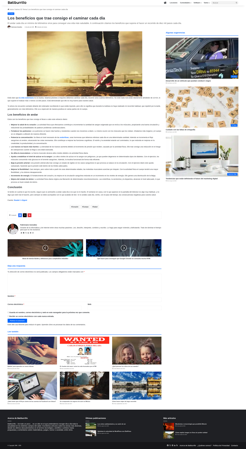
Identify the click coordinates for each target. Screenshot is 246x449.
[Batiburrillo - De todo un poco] (17, 2)
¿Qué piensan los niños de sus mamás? (125, 366)
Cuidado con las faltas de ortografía (180, 130)
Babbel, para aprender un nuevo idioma (21, 366)
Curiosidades (185, 3)
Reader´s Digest (20, 200)
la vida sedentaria (26, 98)
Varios (206, 3)
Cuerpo (86, 207)
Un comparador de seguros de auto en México (75, 401)
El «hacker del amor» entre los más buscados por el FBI (78, 366)
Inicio (11, 9)
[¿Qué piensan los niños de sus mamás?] (137, 351)
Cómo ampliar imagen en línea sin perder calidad (191, 432)
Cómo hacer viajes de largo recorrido (124, 401)
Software (197, 3)
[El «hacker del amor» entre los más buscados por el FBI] (84, 350)
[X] (26, 233)
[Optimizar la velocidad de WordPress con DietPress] (91, 433)
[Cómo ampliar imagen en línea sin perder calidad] (168, 435)
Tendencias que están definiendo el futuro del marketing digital (192, 179)
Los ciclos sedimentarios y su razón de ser (112, 424)
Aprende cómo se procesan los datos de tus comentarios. (64, 325)
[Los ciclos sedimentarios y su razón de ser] (91, 426)
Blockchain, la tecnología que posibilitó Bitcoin (191, 424)
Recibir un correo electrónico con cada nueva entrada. (31, 316)
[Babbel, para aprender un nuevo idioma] (32, 351)
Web (89, 304)
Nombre (11, 296)
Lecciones (173, 3)
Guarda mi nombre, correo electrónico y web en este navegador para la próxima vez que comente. (49, 312)
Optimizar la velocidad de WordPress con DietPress (114, 431)
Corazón (75, 207)
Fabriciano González (16, 27)
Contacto (234, 445)
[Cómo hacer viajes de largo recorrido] (137, 386)
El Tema (24, 9)
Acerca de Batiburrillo (188, 445)
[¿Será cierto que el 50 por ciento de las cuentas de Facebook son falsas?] (32, 386)
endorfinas (64, 137)
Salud (95, 207)
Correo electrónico (16, 304)
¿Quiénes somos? (204, 445)
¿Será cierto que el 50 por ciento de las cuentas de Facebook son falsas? (32, 401)
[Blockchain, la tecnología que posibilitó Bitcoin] (168, 426)
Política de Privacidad (221, 445)
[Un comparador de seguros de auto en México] (84, 386)
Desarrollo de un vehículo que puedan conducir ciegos (188, 81)
